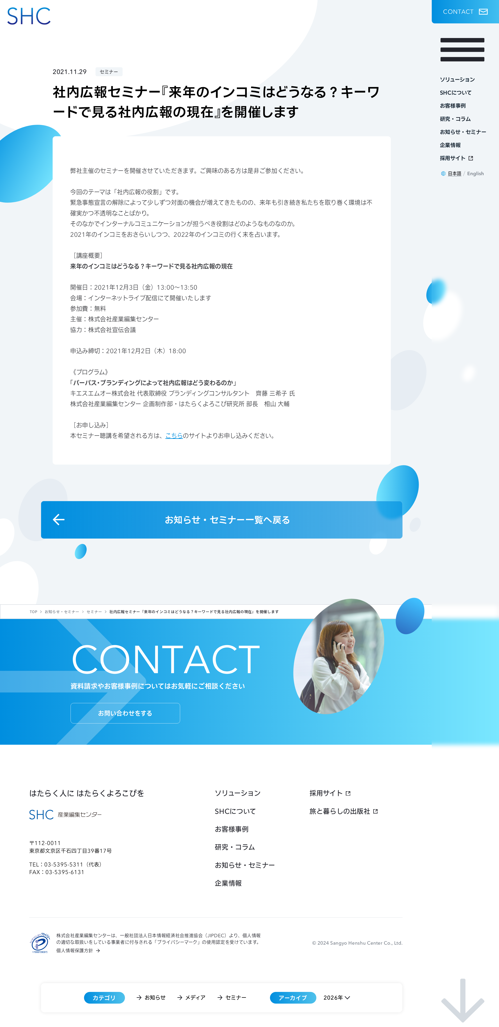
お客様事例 (232, 829)
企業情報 (228, 883)
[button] (465, 11)
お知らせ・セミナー (245, 865)
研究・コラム (235, 847)
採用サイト (326, 793)
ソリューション (238, 793)
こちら (174, 435)
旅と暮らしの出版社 (340, 811)
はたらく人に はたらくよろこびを (86, 793)
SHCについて (235, 811)
